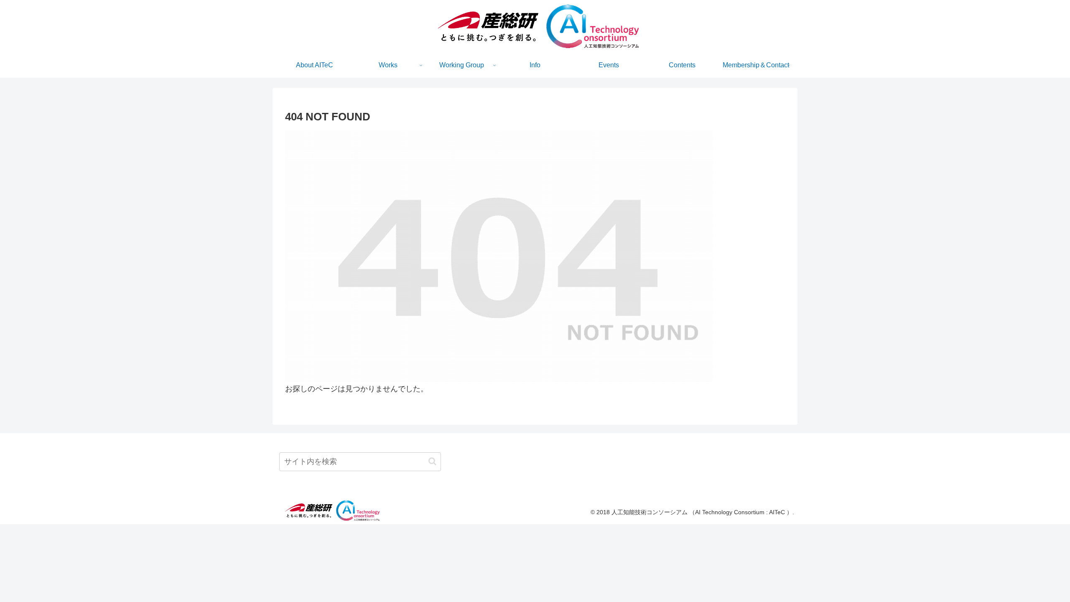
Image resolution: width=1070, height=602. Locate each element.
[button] (432, 461)
